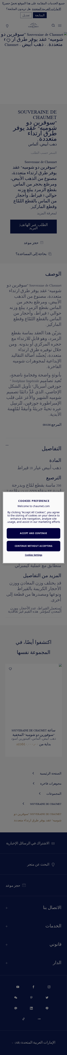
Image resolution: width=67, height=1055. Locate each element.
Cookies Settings (33, 555)
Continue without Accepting (33, 546)
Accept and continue (33, 533)
